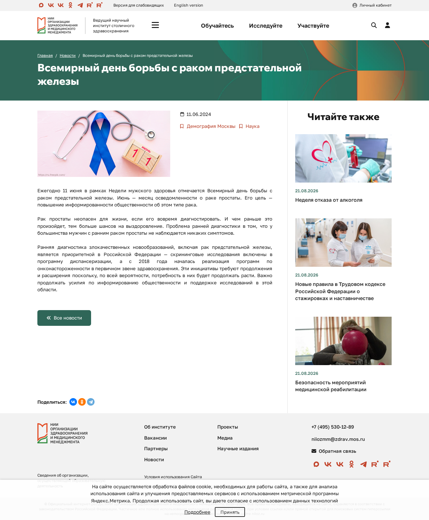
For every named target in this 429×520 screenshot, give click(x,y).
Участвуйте (313, 25)
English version (188, 5)
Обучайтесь (217, 25)
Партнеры (156, 448)
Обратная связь (337, 451)
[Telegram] (91, 402)
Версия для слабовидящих (138, 5)
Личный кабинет (376, 5)
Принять (229, 512)
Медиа (225, 438)
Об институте (160, 427)
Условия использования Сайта (173, 476)
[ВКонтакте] (73, 402)
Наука (251, 126)
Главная (45, 55)
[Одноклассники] (82, 402)
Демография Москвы (211, 126)
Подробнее (197, 512)
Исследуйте (265, 25)
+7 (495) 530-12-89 (333, 427)
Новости (68, 55)
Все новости (68, 317)
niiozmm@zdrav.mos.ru (338, 439)
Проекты (227, 427)
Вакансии (155, 438)
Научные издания (238, 448)
